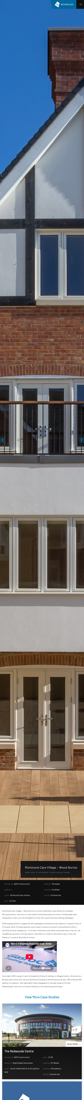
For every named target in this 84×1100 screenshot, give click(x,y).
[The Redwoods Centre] (42, 1025)
